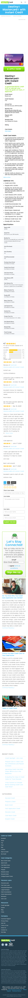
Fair (2, 843)
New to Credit (4, 851)
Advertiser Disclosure (6, 16)
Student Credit (10, 819)
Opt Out (3, 923)
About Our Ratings (17, 16)
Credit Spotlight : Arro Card (14, 758)
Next (13, 482)
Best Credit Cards (5, 860)
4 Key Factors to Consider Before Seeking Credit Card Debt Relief (14, 785)
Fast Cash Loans (5, 885)
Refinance (3, 896)
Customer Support (6, 918)
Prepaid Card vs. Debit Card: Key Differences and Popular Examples (14, 764)
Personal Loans (5, 883)
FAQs (2, 912)
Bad (2, 847)
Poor (2, 845)
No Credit (3, 854)
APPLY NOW (15, 69)
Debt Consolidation (6, 892)
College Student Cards (7, 876)
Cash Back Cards (5, 865)
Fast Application (5, 867)
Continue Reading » (8, 628)
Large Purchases (5, 889)
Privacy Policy (4, 921)
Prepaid (3, 869)
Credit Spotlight (5, 905)
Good (2, 840)
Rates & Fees (6, 177)
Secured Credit (10, 798)
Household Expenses (6, 887)
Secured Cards (5, 874)
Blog (2, 910)
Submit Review (10, 522)
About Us (3, 927)
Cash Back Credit (10, 815)
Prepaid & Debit (10, 801)
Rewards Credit (10, 812)
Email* (14, 560)
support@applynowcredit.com (15, 989)
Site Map (3, 932)
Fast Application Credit (12, 808)
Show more (9, 433)
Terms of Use (4, 925)
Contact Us (4, 930)
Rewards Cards (5, 872)
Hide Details (8, 131)
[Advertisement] (14, 35)
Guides (3, 907)
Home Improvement (6, 894)
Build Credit (9, 805)
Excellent (3, 838)
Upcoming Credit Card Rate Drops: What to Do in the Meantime (14, 771)
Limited (3, 849)
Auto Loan (3, 898)
